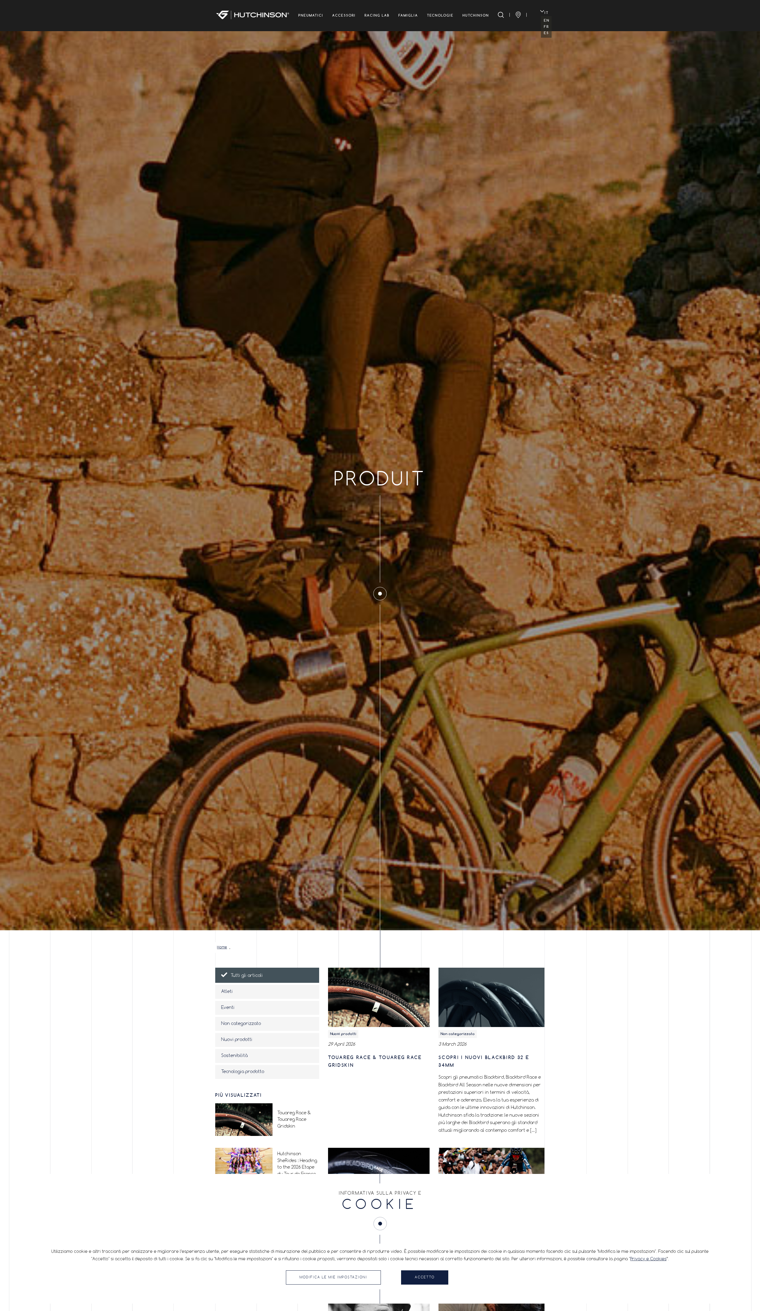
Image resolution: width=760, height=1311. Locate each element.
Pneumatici (310, 15)
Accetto (425, 1277)
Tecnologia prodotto (242, 1071)
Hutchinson (476, 15)
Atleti (227, 991)
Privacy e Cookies (648, 1259)
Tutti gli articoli (247, 975)
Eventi (228, 1007)
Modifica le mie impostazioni (333, 1277)
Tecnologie (440, 15)
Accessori (344, 15)
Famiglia (408, 15)
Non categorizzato (241, 1023)
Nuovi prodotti (236, 1039)
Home (222, 947)
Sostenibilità (234, 1055)
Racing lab (377, 15)
